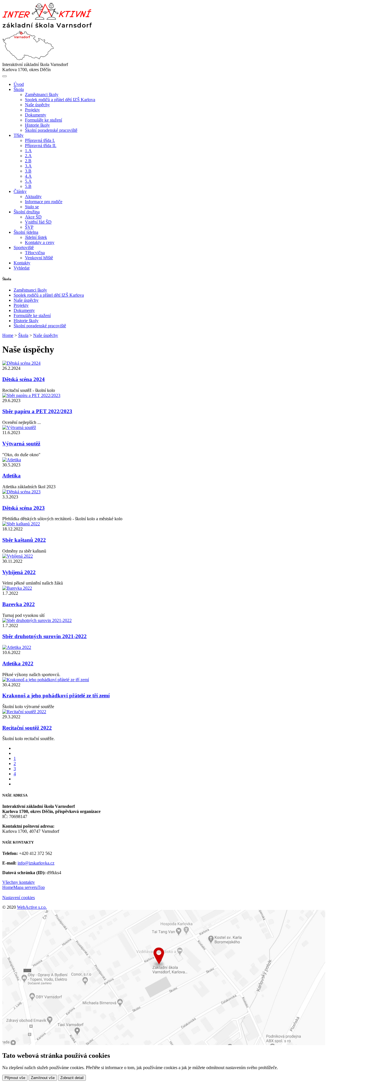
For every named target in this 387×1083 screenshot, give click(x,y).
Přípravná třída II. (40, 145)
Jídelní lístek (36, 237)
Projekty (32, 109)
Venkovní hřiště (39, 257)
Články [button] (20, 191)
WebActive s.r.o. (32, 907)
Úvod (19, 84)
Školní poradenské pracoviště (51, 130)
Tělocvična (35, 252)
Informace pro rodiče (43, 201)
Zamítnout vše (43, 1078)
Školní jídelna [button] (26, 232)
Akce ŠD (33, 217)
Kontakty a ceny (39, 242)
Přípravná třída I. (40, 140)
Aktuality (33, 196)
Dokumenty (35, 114)
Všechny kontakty (18, 882)
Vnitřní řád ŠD (38, 222)
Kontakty (22, 262)
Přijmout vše (15, 1078)
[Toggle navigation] (4, 76)
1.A (28, 150)
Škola (23, 335)
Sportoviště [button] (24, 247)
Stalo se (32, 206)
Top (41, 887)
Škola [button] (19, 89)
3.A (28, 165)
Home (7, 335)
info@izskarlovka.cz (36, 863)
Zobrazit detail (72, 1078)
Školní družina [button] (27, 211)
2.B (28, 160)
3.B (28, 171)
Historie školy (37, 125)
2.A (28, 155)
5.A (28, 181)
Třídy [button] (19, 135)
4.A (28, 176)
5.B (28, 186)
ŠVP (29, 227)
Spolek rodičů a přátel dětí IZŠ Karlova (60, 99)
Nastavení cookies (18, 897)
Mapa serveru (25, 887)
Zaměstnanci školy (41, 94)
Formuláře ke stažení (43, 120)
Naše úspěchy (37, 104)
